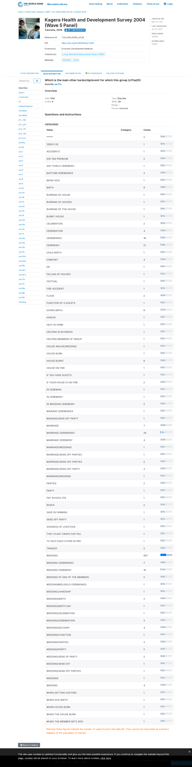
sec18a (22, 288)
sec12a (22, 220)
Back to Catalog (30, 745)
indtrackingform (26, 106)
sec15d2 (22, 261)
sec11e (21, 211)
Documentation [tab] (73, 73)
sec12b (22, 224)
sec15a (22, 243)
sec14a (22, 238)
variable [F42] (80, 12)
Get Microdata (76, 30)
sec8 (21, 179)
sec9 (21, 183)
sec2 (21, 156)
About (110, 4)
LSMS (47, 12)
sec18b (22, 293)
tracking (22, 302)
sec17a (22, 279)
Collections (122, 4)
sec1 (21, 152)
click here (105, 758)
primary (22, 142)
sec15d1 (22, 256)
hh (20, 101)
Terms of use (152, 4)
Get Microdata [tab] (94, 73)
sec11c (21, 202)
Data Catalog (95, 4)
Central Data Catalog (34, 12)
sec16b (22, 265)
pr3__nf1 (22, 129)
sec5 (21, 165)
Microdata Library (57, 4)
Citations (137, 4)
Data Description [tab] (52, 74)
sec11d (21, 206)
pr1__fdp (22, 120)
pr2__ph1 (22, 124)
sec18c (22, 297)
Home (20, 12)
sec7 (21, 174)
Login (170, 4)
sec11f (21, 215)
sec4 (21, 161)
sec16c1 (22, 270)
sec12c (22, 229)
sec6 (21, 170)
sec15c (22, 252)
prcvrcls (22, 138)
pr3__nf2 (22, 133)
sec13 (21, 234)
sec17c (22, 284)
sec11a (21, 193)
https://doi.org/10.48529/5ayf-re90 (78, 43)
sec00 (21, 147)
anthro (21, 92)
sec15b (22, 247)
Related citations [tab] (115, 73)
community (23, 97)
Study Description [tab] (29, 73)
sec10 (21, 188)
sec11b (21, 197)
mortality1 (23, 111)
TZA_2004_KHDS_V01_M (61, 12)
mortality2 (23, 115)
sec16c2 (22, 274)
